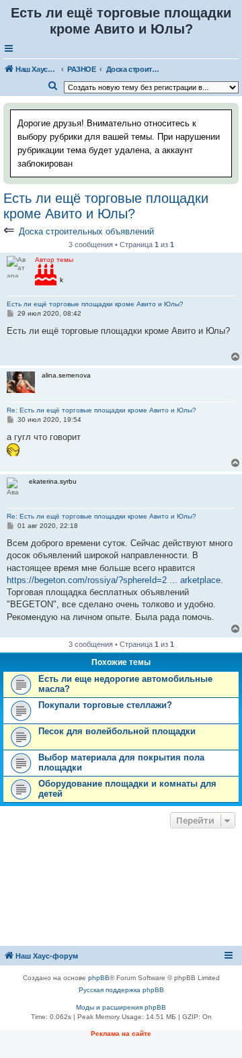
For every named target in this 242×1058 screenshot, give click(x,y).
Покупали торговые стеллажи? (105, 705)
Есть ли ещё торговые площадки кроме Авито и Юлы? (105, 206)
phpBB (99, 977)
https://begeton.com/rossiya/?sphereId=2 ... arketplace (113, 580)
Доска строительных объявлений (86, 231)
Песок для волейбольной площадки (117, 731)
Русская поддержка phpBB (121, 990)
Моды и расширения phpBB (121, 1007)
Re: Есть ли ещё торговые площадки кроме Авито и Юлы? (101, 410)
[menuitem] (53, 86)
